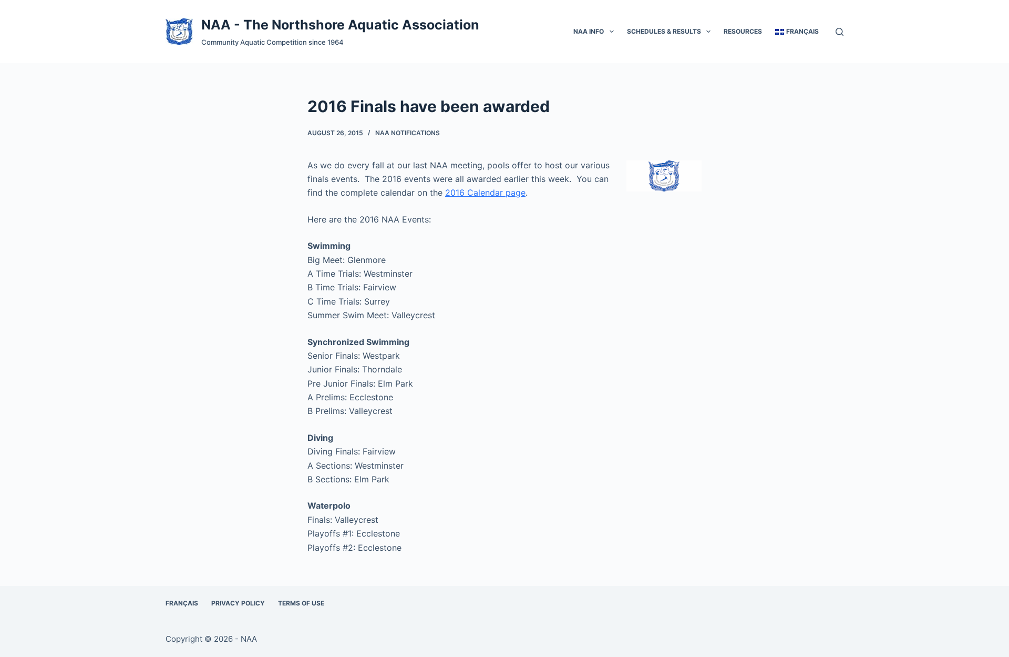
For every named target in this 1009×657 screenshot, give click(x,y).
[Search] (839, 32)
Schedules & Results (664, 31)
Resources (743, 31)
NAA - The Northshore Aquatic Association (340, 25)
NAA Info (588, 31)
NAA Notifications (407, 133)
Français (182, 603)
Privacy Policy (238, 603)
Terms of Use (301, 603)
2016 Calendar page (485, 192)
